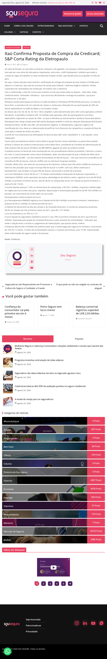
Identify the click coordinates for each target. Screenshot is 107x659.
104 (93, 454)
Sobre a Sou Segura (23, 26)
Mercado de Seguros (13, 47)
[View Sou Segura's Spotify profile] (31, 261)
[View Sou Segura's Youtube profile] (31, 268)
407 (93, 429)
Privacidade (31, 631)
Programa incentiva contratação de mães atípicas (39, 360)
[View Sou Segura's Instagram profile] (31, 249)
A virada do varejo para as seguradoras (34, 399)
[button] (74, 26)
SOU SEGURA (23, 649)
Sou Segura (23, 64)
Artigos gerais (10, 438)
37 (93, 505)
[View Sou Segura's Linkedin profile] (31, 255)
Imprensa (8, 506)
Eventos (84, 26)
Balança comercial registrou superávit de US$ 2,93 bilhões (87, 310)
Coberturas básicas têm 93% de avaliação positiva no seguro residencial (50, 386)
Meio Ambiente (11, 514)
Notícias (24, 32)
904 (93, 497)
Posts (97, 420)
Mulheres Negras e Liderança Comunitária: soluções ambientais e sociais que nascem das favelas (59, 347)
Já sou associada (95, 13)
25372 (93, 531)
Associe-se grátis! (72, 13)
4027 (93, 480)
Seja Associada (65, 26)
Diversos (8, 480)
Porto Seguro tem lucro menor (51, 308)
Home (7, 26)
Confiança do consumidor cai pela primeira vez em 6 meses (17, 312)
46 (93, 446)
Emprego (8, 497)
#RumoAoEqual (11, 421)
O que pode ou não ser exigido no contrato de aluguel (79, 286)
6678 (93, 488)
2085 (93, 539)
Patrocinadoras (46, 26)
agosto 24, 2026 (24, 352)
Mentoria (8, 523)
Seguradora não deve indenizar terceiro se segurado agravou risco (48, 373)
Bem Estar (9, 446)
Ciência (7, 455)
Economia (8, 489)
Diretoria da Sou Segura (15, 472)
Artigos (7, 429)
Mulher (7, 540)
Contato (36, 32)
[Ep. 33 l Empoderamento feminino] (53, 567)
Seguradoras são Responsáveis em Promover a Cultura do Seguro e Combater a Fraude (28, 286)
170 (93, 514)
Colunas (8, 32)
